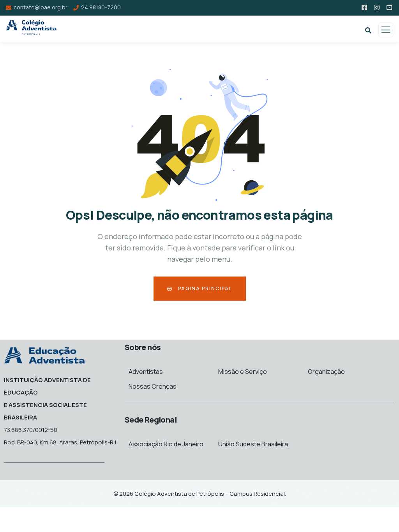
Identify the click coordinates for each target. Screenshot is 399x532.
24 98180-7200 (101, 7)
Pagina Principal (204, 288)
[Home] (44, 355)
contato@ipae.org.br (40, 7)
